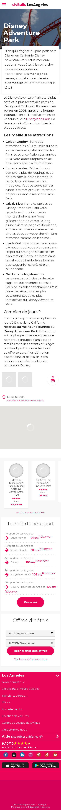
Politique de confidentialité (25, 807)
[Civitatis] (30, 791)
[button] (4, 4)
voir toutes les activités (30, 512)
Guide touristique (13, 682)
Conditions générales (24, 804)
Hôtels (6, 702)
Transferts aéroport (30, 524)
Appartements (12, 709)
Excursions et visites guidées (20, 688)
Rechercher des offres (30, 651)
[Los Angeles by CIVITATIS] (19, 4)
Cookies (45, 807)
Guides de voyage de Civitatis (21, 722)
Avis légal (41, 804)
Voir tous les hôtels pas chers (30, 659)
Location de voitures (15, 716)
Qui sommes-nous (14, 729)
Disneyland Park (38, 119)
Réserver (45, 536)
